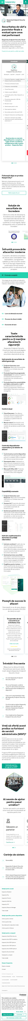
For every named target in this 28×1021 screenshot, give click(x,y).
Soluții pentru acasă (7, 888)
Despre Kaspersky (7, 963)
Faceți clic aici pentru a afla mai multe (13, 51)
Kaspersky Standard (6, 891)
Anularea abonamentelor (6, 982)
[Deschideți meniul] (2, 2)
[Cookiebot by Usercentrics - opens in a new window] (19, 995)
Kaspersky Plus (5, 895)
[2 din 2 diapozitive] (15, 848)
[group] (14, 109)
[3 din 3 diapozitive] (16, 163)
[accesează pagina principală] (10, 2)
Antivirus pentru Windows (8, 928)
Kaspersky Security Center (8, 951)
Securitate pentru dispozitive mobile (10, 925)
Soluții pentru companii (7, 955)
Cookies (13, 976)
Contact (4, 969)
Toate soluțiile (5, 910)
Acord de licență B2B (13, 979)
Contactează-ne (4, 990)
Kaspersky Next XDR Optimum (9, 945)
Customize (19, 1014)
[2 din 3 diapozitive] (14, 163)
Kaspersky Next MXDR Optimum (9, 948)
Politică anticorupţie (19, 976)
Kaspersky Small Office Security (9, 936)
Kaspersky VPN (5, 904)
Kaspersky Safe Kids (6, 901)
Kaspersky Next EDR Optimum (9, 942)
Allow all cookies (7, 1014)
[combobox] (21, 2)
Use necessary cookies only (14, 1017)
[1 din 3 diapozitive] (12, 163)
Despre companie (6, 966)
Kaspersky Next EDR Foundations (9, 939)
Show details (19, 1011)
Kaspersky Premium (6, 898)
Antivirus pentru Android (7, 918)
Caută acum (10, 842)
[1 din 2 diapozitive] (13, 848)
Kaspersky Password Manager (9, 907)
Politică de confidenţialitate (6, 976)
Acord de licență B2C (5, 979)
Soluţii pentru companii (8, 933)
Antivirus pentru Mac (6, 921)
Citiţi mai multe (14, 643)
